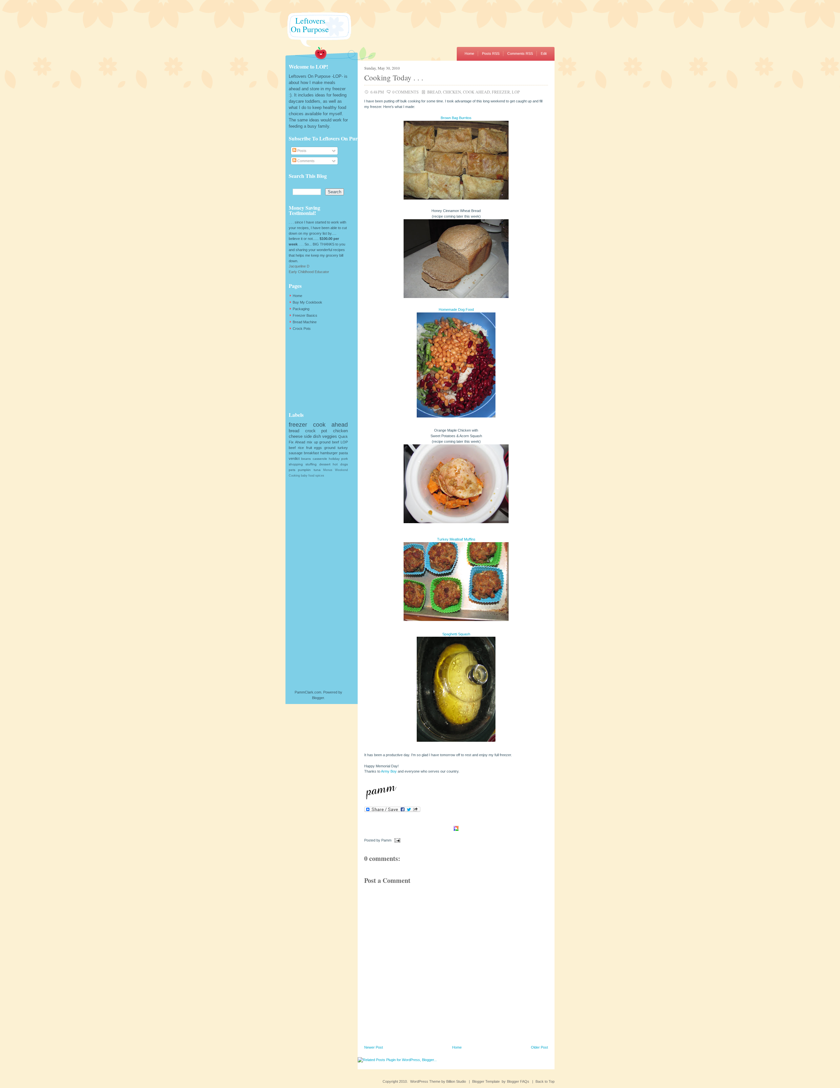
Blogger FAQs (518, 1081)
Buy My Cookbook (307, 302)
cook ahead (476, 92)
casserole (320, 458)
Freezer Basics (305, 315)
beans (306, 458)
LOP (516, 92)
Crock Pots (302, 329)
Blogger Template (486, 1081)
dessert (324, 464)
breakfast (311, 453)
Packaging (301, 309)
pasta (343, 453)
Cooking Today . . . (393, 77)
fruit (309, 448)
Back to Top (545, 1081)
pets (292, 470)
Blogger (318, 698)
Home (469, 53)
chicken (452, 92)
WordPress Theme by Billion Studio (438, 1081)
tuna (317, 470)
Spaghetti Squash (456, 634)
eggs (318, 448)
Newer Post (373, 1047)
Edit (544, 53)
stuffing (311, 464)
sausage (296, 453)
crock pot (316, 430)
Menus (327, 470)
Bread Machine (305, 322)
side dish (312, 436)
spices (319, 475)
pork (344, 458)
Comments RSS (520, 53)
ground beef (329, 442)
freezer (501, 92)
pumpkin (304, 470)
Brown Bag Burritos (456, 118)
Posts (301, 151)
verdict (294, 458)
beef (292, 448)
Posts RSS (490, 53)
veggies (329, 436)
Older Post (539, 1047)
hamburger (329, 453)
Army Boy (389, 771)
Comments (305, 161)
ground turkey (336, 448)
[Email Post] (396, 840)
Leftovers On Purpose (307, 24)
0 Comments (405, 92)
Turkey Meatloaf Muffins (456, 539)
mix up (312, 442)
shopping (296, 464)
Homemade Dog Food (456, 309)
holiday (334, 458)
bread (434, 92)
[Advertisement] (321, 371)
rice (301, 448)
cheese (296, 436)
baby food (307, 475)
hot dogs (340, 464)
